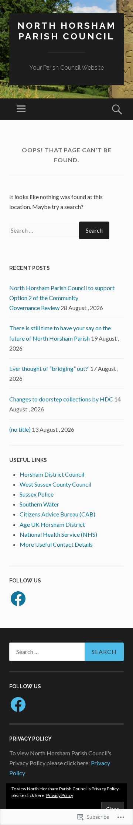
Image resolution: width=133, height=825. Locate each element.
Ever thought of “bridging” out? (49, 368)
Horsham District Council (52, 474)
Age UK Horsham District (52, 524)
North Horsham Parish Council (66, 31)
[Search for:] (44, 230)
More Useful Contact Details (56, 544)
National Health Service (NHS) (58, 534)
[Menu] (21, 109)
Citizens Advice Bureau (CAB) (57, 514)
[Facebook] (18, 599)
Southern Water (39, 504)
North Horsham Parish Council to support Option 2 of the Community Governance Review (62, 297)
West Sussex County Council (55, 484)
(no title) (20, 429)
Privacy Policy (59, 795)
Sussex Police (37, 494)
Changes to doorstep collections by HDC (61, 399)
